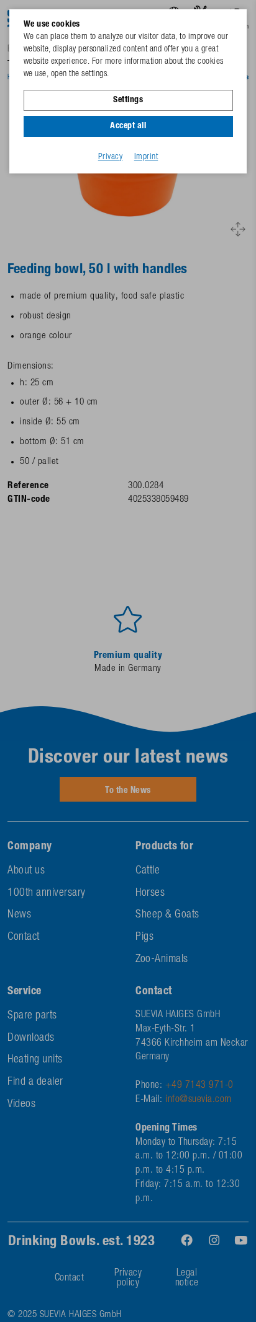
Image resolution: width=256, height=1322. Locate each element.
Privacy (110, 157)
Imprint (146, 157)
